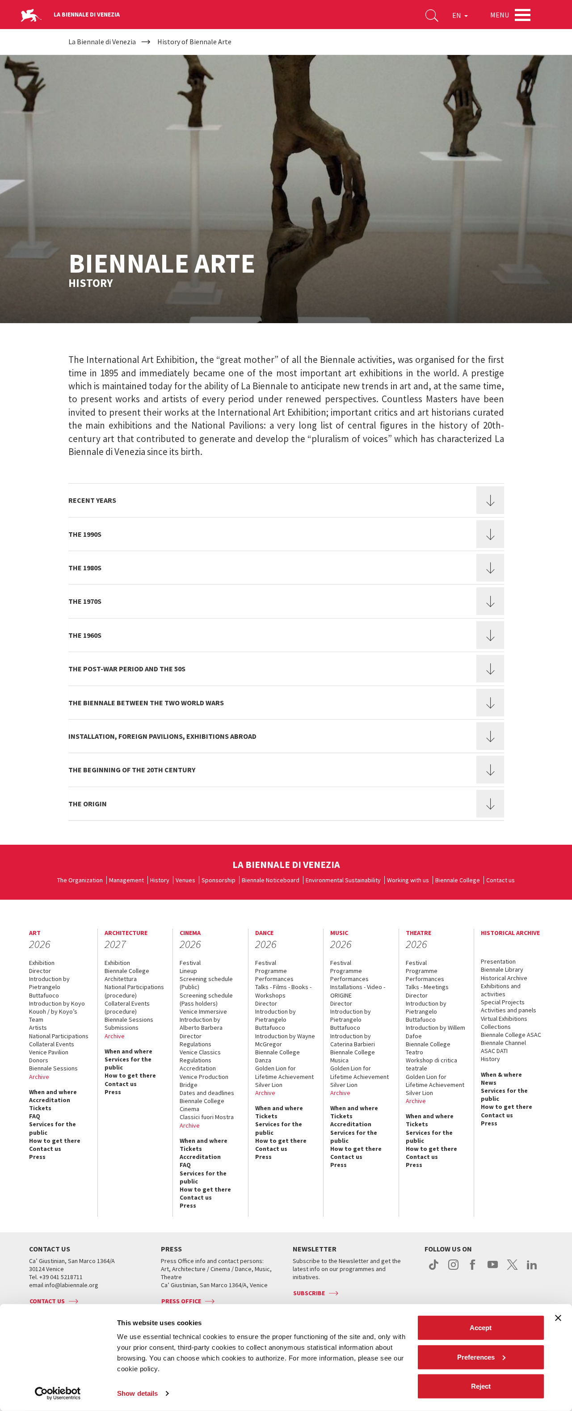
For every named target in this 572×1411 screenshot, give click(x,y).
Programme (271, 971)
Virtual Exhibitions (504, 1019)
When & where (501, 1074)
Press (37, 1157)
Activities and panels (508, 1010)
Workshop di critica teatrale (431, 1064)
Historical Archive (504, 978)
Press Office (181, 1301)
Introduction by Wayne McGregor (285, 1040)
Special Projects (503, 1002)
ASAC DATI (494, 1051)
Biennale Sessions (53, 1068)
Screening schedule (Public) (206, 983)
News (488, 1082)
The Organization (80, 880)
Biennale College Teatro (428, 1048)
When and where (53, 1092)
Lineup (188, 971)
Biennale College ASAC (511, 1035)
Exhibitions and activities (501, 990)
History (159, 880)
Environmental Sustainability (343, 880)
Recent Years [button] (92, 500)
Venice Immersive (203, 1011)
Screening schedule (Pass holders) (206, 999)
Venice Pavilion (48, 1052)
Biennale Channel (503, 1043)
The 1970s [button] (84, 601)
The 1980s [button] (84, 567)
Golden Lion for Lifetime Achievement (284, 1072)
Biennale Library (502, 969)
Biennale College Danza (277, 1056)
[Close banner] (558, 1318)
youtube (493, 1269)
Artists (38, 1028)
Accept (481, 1327)
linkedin (532, 1269)
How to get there (54, 1141)
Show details (137, 1393)
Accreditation (49, 1100)
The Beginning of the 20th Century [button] (131, 769)
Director (40, 971)
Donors (38, 1060)
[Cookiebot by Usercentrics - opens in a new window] (58, 1393)
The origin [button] (87, 803)
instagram (453, 1269)
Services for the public (52, 1128)
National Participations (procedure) (134, 991)
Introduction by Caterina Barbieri (352, 1040)
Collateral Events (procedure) (127, 1007)
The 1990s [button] (84, 534)
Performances (274, 979)
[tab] (286, 500)
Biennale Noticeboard (270, 880)
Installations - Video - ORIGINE (357, 991)
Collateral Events (51, 1044)
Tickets (40, 1108)
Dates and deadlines (207, 1093)
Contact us (500, 880)
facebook (473, 1269)
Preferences (476, 1356)
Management (126, 880)
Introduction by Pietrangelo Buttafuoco (49, 987)
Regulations (195, 1044)
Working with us (408, 880)
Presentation (498, 961)
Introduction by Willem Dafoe (435, 1032)
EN (457, 15)
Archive (39, 1077)
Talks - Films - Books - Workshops (283, 991)
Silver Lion (268, 1085)
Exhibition (42, 963)
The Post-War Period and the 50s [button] (126, 668)
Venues (185, 880)
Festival (190, 963)
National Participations (58, 1036)
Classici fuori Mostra (207, 1117)
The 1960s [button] (84, 635)
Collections (496, 1027)
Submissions (122, 1028)
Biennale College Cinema (202, 1105)
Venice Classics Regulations (200, 1056)
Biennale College (457, 880)
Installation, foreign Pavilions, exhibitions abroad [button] (162, 736)
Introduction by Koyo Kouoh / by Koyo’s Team (57, 1011)
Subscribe (309, 1293)
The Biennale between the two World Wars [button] (146, 702)
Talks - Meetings (427, 987)
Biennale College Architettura (127, 975)
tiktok (434, 1269)
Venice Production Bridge (204, 1081)
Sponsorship (219, 880)
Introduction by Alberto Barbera (201, 1023)
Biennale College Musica (352, 1056)
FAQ (34, 1116)
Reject (481, 1386)
